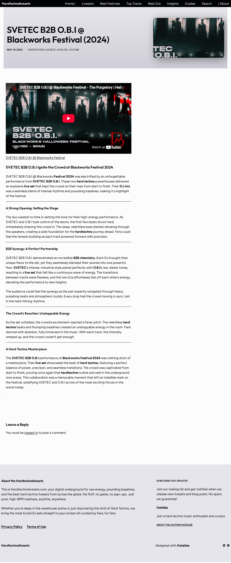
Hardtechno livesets (41, 49)
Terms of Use (36, 527)
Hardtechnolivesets (16, 3)
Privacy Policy (11, 527)
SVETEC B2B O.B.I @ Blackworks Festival (35, 158)
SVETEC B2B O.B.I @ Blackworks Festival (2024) (58, 34)
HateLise (61, 49)
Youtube (74, 49)
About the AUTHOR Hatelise (174, 524)
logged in (31, 433)
